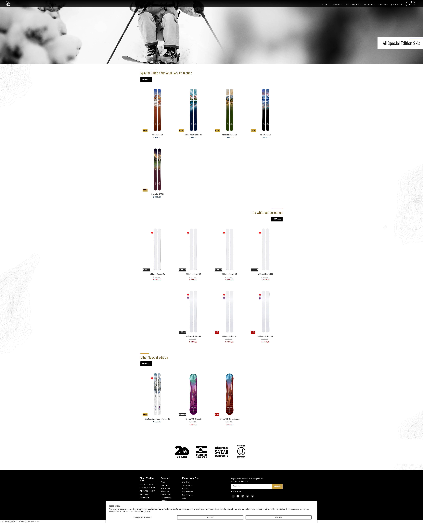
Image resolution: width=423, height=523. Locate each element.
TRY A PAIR (397, 5)
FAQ (163, 482)
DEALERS (411, 5)
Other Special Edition (154, 357)
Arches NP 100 (157, 134)
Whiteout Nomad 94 (157, 274)
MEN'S (325, 5)
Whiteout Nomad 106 (229, 274)
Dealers (185, 488)
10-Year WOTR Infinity (193, 418)
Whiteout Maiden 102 (229, 336)
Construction (187, 491)
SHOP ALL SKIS (146, 484)
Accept (210, 517)
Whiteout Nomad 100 (193, 274)
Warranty (165, 491)
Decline (278, 517)
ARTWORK (368, 5)
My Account (166, 497)
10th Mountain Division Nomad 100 (157, 418)
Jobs (184, 498)
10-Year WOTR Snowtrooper (229, 418)
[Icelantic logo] (8, 4)
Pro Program (187, 495)
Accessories (145, 497)
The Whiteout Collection (267, 212)
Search (164, 501)
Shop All (146, 79)
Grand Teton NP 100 (229, 134)
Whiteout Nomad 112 (265, 274)
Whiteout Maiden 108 (265, 336)
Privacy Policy (144, 511)
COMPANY (382, 5)
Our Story (186, 482)
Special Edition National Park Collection (166, 73)
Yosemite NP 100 (157, 194)
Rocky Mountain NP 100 (193, 134)
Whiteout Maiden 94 (193, 336)
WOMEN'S (336, 5)
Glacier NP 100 (265, 134)
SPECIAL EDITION (352, 5)
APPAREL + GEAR (147, 491)
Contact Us (165, 494)
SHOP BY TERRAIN (148, 488)
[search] (411, 2)
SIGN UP (277, 486)
